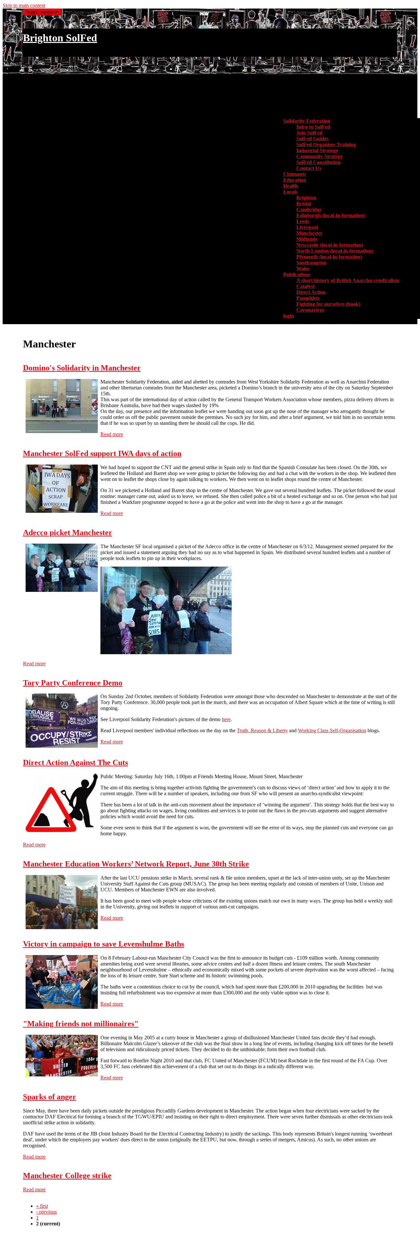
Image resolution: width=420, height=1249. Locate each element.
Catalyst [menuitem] (305, 286)
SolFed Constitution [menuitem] (318, 162)
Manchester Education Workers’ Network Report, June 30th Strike (136, 864)
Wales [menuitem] (302, 268)
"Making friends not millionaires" (80, 1023)
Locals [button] (290, 192)
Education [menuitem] (294, 180)
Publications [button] (296, 274)
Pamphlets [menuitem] (308, 298)
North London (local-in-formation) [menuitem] (334, 251)
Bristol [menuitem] (303, 203)
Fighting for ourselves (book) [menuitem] (328, 304)
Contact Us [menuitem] (308, 168)
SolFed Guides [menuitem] (312, 138)
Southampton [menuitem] (311, 262)
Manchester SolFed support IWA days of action (102, 453)
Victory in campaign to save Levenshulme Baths (103, 944)
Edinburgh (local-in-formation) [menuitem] (330, 215)
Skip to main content (24, 5)
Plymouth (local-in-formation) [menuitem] (329, 257)
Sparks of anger (49, 1097)
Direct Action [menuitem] (311, 292)
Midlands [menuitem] (306, 239)
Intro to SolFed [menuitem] (313, 127)
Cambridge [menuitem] (309, 209)
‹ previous (46, 1212)
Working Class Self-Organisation (332, 730)
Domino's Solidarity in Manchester (82, 368)
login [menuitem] (288, 316)
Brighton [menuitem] (306, 197)
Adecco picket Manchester (67, 532)
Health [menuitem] (290, 186)
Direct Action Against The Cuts (75, 762)
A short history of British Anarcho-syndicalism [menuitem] (347, 280)
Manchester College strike (67, 1175)
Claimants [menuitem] (294, 174)
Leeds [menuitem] (302, 221)
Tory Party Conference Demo (72, 682)
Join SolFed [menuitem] (309, 132)
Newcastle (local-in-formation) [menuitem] (329, 245)
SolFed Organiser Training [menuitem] (326, 144)
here (226, 719)
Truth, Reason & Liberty (262, 730)
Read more (111, 434)
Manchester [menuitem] (309, 233)
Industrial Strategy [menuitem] (317, 150)
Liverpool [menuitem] (307, 227)
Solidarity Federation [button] (306, 121)
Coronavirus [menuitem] (310, 310)
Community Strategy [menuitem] (319, 156)
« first (42, 1206)
